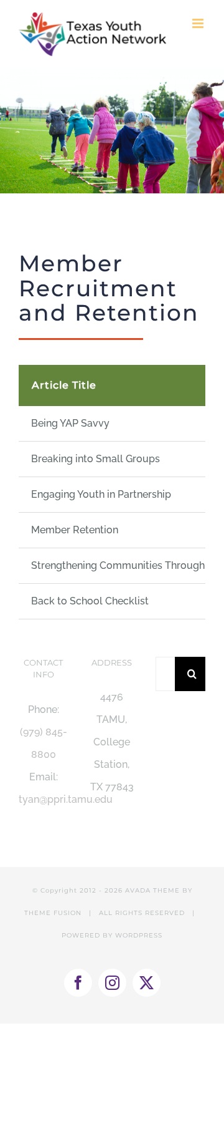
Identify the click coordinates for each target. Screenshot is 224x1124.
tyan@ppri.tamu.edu (66, 799)
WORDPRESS (138, 935)
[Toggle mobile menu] (198, 23)
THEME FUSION (53, 913)
